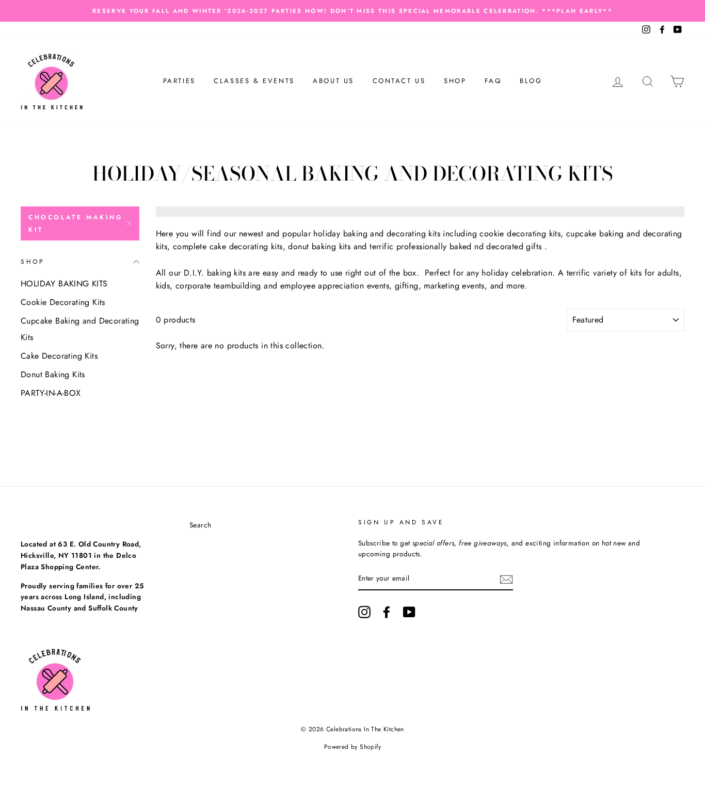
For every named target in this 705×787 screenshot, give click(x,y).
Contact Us (399, 81)
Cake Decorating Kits (59, 356)
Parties (179, 81)
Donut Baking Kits (53, 374)
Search (200, 525)
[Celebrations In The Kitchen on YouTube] (409, 612)
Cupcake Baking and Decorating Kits (80, 329)
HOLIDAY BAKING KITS (64, 284)
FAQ (493, 81)
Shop (455, 81)
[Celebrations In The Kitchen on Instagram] (364, 612)
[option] (352, 11)
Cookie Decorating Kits (63, 302)
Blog (531, 81)
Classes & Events (254, 81)
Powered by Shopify (352, 746)
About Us (333, 81)
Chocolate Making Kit (75, 223)
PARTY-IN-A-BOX (51, 393)
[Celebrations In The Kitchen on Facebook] (386, 612)
